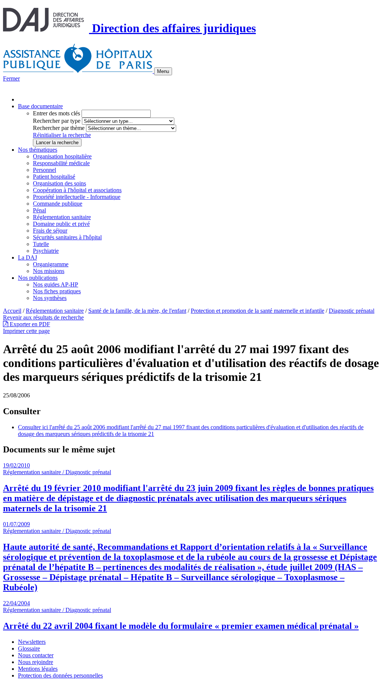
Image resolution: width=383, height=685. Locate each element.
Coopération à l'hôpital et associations (77, 190)
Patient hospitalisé (54, 176)
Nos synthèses (50, 298)
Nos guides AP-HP (55, 284)
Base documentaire (40, 106)
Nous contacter (35, 655)
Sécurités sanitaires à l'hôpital (67, 237)
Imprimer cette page (26, 331)
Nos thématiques (37, 149)
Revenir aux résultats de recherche (43, 317)
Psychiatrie (46, 251)
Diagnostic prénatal (351, 310)
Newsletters (32, 642)
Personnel (44, 170)
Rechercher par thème (59, 128)
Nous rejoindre (35, 662)
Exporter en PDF (29, 324)
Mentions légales (38, 669)
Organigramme (50, 264)
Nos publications (38, 278)
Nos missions (48, 271)
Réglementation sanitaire (62, 217)
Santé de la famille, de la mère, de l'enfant (137, 310)
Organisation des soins (59, 183)
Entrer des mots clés (56, 113)
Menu (163, 71)
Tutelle (41, 244)
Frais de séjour (50, 230)
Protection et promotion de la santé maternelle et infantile (257, 310)
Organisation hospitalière (62, 156)
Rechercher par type (56, 121)
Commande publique (57, 203)
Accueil (12, 310)
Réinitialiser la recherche (62, 135)
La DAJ (27, 257)
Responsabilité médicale (61, 163)
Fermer (11, 78)
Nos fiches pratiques (57, 291)
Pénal (39, 210)
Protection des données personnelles (60, 675)
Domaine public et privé (61, 224)
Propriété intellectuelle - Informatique (76, 197)
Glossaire (29, 648)
